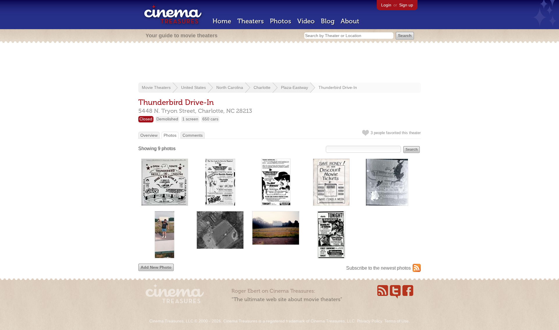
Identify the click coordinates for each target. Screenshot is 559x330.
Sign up (406, 5)
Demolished (167, 119)
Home (222, 21)
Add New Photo (156, 267)
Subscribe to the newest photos (378, 268)
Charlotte (262, 87)
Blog (328, 21)
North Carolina (229, 87)
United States (193, 87)
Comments (193, 135)
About (350, 21)
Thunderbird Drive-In (338, 87)
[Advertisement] (279, 63)
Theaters (250, 21)
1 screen (190, 119)
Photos (280, 21)
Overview (149, 135)
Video (306, 21)
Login (386, 5)
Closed (145, 119)
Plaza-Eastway (294, 87)
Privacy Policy (369, 321)
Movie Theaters (156, 87)
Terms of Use (396, 321)
